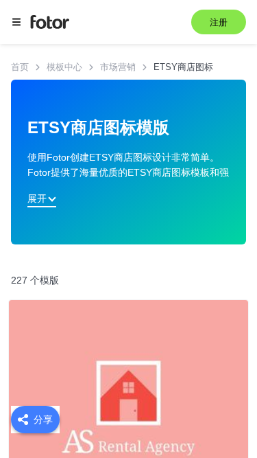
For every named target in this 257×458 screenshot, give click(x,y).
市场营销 (118, 67)
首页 (20, 67)
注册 (219, 22)
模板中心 (64, 67)
